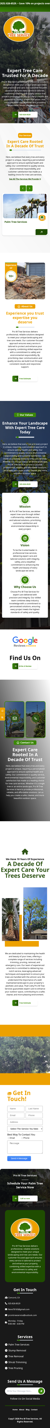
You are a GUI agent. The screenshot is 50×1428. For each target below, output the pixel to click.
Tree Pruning (15, 1368)
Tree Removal (16, 1356)
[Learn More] (41, 232)
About (21, 1409)
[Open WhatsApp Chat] (2, 711)
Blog (27, 1409)
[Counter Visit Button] (2, 717)
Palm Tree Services (18, 1344)
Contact (34, 1409)
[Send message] (41, 1391)
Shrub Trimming (17, 1362)
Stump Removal (17, 1350)
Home (15, 1409)
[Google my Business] (25, 642)
